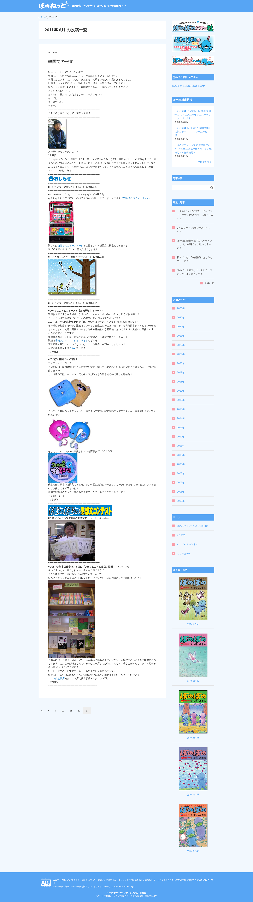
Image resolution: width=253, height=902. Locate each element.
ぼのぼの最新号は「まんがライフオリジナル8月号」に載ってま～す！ (194, 244)
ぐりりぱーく (184, 553)
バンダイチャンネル (187, 544)
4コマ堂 (181, 535)
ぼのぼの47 (193, 794)
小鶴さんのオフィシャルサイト (71, 340)
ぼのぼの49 (193, 681)
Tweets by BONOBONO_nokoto (188, 86)
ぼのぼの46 (193, 851)
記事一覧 (209, 283)
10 (62, 710)
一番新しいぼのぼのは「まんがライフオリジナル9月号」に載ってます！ (195, 215)
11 (71, 710)
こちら (72, 348)
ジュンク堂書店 (56, 678)
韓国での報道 (60, 61)
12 (79, 710)
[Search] (211, 187)
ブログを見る (205, 162)
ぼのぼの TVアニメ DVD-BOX (192, 526)
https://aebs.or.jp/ (127, 886)
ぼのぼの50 (193, 624)
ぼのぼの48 (193, 737)
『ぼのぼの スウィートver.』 (136, 198)
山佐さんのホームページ (70, 245)
